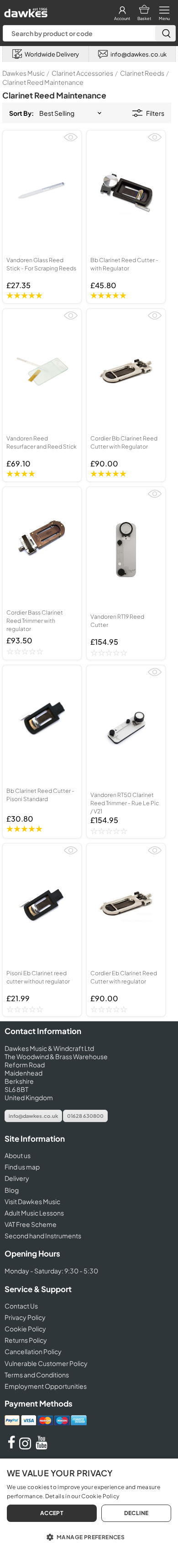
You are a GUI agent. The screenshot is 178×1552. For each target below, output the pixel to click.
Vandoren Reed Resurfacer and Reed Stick (41, 442)
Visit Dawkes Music (32, 1201)
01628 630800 (85, 1116)
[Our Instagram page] (26, 1447)
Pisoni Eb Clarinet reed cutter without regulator (38, 977)
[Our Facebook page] (11, 1447)
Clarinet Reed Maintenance (43, 82)
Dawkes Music (23, 73)
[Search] (165, 33)
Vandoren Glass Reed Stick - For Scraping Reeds (41, 264)
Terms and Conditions (37, 1375)
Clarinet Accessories (82, 73)
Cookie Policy (25, 1328)
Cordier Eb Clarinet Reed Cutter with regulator (123, 977)
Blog (12, 1190)
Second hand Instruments (43, 1235)
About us (18, 1155)
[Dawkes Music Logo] (24, 10)
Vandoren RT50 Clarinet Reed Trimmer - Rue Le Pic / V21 (124, 803)
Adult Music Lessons (34, 1213)
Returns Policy (26, 1340)
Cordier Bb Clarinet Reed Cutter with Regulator (123, 442)
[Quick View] (71, 141)
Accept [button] (51, 1513)
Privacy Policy (25, 1317)
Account (122, 18)
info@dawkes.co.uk (33, 1116)
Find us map (22, 1167)
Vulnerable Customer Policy (46, 1363)
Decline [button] (136, 1513)
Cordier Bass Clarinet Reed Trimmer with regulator (34, 620)
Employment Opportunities (46, 1386)
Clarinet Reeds (142, 73)
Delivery (17, 1178)
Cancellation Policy (33, 1351)
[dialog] (89, 1505)
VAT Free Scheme (31, 1224)
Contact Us (21, 1306)
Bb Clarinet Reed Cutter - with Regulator (124, 264)
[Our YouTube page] (41, 1447)
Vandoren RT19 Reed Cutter (117, 620)
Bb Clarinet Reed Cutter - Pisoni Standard (40, 794)
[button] (89, 1536)
